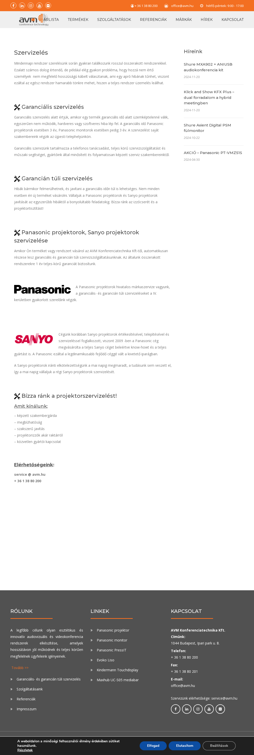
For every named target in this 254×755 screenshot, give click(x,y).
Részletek (25, 750)
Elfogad (153, 745)
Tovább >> (20, 667)
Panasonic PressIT (112, 650)
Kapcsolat (233, 19)
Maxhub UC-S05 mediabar (118, 679)
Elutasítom (184, 745)
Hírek (207, 19)
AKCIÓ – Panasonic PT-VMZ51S (213, 152)
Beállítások (219, 745)
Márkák (184, 19)
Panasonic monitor (112, 640)
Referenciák (153, 19)
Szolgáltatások (114, 19)
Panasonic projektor (113, 630)
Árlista (51, 19)
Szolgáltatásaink (30, 689)
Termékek (78, 19)
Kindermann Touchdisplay (117, 670)
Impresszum (26, 709)
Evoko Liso (105, 660)
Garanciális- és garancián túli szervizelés (49, 679)
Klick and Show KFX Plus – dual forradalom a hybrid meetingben (209, 97)
